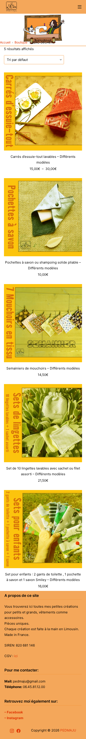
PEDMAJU (68, 730)
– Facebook (13, 712)
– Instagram (13, 718)
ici (16, 656)
